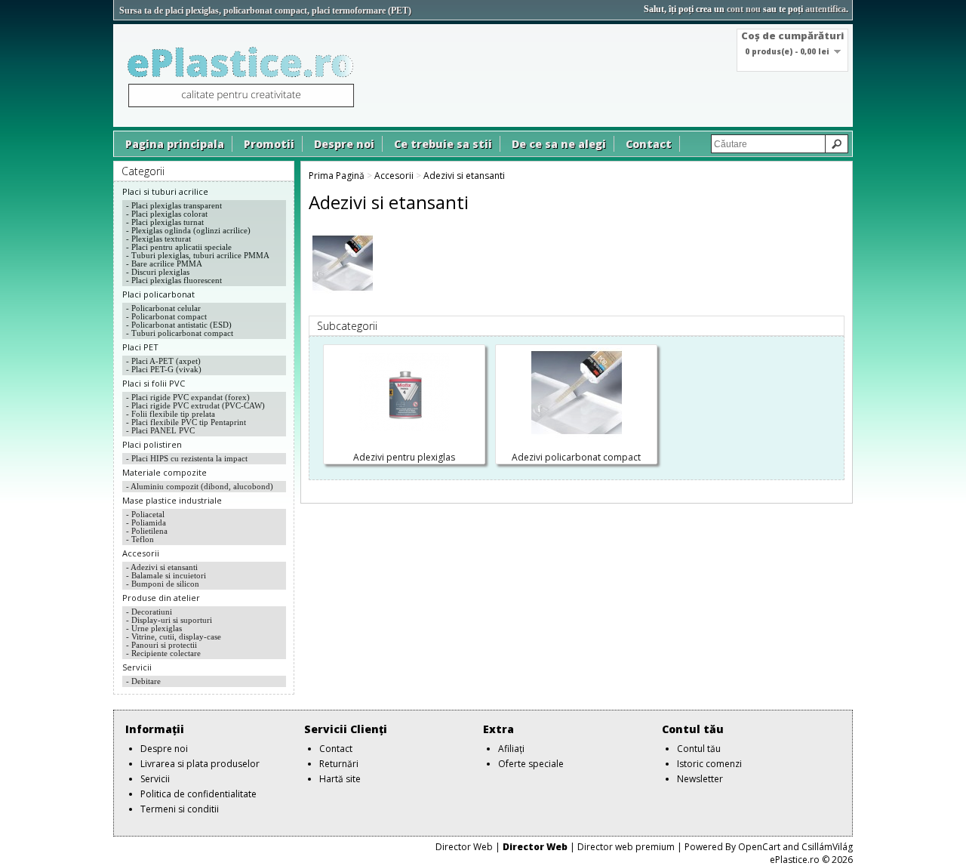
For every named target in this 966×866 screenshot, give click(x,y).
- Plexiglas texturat (158, 238)
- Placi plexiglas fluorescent (174, 280)
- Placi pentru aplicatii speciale (179, 246)
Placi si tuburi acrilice (165, 191)
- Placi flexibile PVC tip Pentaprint (186, 422)
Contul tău (699, 748)
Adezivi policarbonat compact (576, 457)
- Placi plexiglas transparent (174, 205)
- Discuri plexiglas (157, 271)
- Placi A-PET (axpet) (163, 360)
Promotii (269, 144)
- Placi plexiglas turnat (165, 222)
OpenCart (759, 846)
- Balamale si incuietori (166, 575)
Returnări (338, 763)
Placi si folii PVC (153, 383)
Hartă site (340, 778)
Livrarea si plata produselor (200, 763)
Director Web (464, 846)
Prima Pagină (337, 175)
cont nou (744, 9)
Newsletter (700, 778)
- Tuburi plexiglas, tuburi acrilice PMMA (197, 255)
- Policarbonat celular (163, 308)
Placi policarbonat (158, 294)
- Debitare (143, 681)
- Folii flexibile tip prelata (170, 413)
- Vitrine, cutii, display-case (173, 636)
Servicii (137, 667)
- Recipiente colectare (163, 653)
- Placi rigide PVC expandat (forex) (188, 397)
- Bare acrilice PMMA (164, 263)
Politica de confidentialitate (198, 793)
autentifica (825, 9)
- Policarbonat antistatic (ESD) (179, 324)
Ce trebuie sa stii (443, 144)
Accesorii (140, 553)
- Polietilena (147, 530)
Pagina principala (174, 144)
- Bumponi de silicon (162, 583)
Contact (649, 144)
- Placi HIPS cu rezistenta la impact (187, 458)
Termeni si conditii (179, 809)
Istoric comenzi (709, 763)
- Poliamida (146, 522)
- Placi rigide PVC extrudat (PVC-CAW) (195, 405)
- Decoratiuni (149, 611)
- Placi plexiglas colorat (167, 213)
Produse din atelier (161, 597)
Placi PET (140, 347)
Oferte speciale (531, 763)
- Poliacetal (145, 514)
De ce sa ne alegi (559, 144)
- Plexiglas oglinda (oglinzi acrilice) (188, 230)
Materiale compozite (164, 472)
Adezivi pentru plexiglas (404, 457)
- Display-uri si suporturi (169, 619)
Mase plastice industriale (172, 500)
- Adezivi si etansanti (162, 567)
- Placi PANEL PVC (160, 430)
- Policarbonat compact (166, 316)
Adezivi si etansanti (464, 175)
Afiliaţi (511, 748)
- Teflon (140, 539)
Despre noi (344, 144)
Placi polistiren (152, 444)
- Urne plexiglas (154, 628)
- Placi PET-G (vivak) (164, 369)
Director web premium (626, 846)
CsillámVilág (827, 846)
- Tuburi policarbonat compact (179, 332)
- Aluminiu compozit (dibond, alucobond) (199, 486)
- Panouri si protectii (161, 644)
